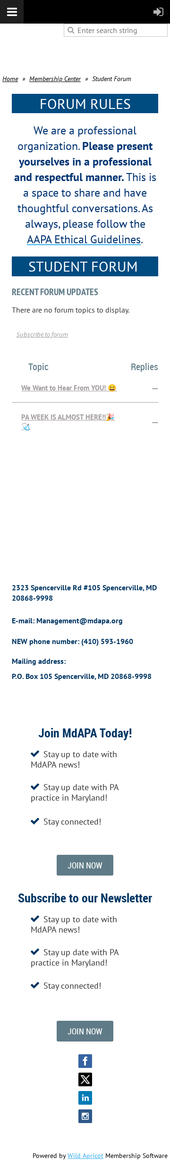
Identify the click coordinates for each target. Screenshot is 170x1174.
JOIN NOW (85, 865)
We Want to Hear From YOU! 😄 (69, 387)
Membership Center (55, 78)
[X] (85, 1079)
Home (10, 78)
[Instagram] (85, 1116)
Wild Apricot (85, 1155)
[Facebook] (85, 1061)
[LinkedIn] (85, 1098)
